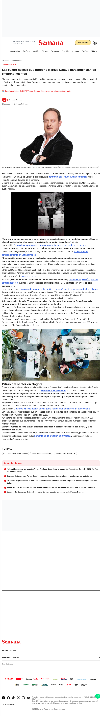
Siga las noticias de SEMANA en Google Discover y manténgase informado (37, 91)
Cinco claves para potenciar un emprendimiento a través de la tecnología (50, 245)
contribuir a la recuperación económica (68, 177)
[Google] (3, 697)
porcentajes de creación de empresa (52, 436)
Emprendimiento (17, 60)
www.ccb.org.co (29, 276)
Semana (5, 60)
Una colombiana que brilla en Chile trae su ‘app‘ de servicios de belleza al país (59, 289)
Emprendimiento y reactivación (15, 453)
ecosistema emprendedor (53, 390)
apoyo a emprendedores (41, 453)
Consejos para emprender (65, 453)
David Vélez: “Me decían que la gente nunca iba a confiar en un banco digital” (52, 408)
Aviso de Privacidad (11, 704)
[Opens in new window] (8, 697)
